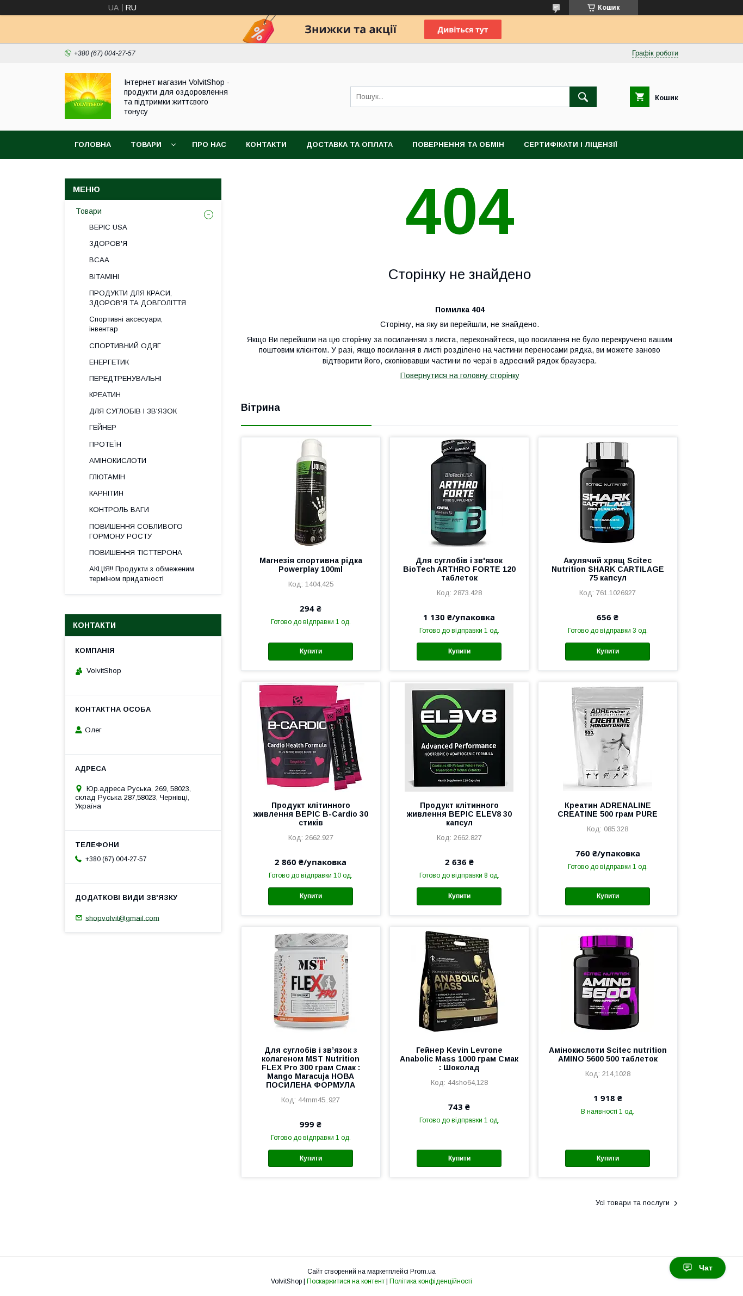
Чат (706, 1267)
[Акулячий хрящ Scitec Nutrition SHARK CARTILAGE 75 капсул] (607, 491)
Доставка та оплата (349, 144)
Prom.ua (423, 1271)
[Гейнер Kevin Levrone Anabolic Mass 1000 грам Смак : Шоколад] (459, 981)
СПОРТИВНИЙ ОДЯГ (125, 346)
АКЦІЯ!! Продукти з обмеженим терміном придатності (141, 574)
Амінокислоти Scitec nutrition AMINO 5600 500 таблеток (608, 1054)
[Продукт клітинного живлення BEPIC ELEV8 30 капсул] (459, 736)
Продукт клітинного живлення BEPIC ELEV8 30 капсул (459, 814)
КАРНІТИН (106, 493)
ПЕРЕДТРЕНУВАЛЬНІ (125, 378)
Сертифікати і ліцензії (570, 144)
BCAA (99, 260)
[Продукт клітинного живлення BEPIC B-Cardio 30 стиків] (311, 736)
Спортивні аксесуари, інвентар (126, 324)
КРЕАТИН (105, 395)
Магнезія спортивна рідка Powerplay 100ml (310, 564)
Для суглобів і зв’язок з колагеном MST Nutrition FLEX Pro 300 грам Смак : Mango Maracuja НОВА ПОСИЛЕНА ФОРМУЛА (311, 1067)
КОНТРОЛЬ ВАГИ (119, 509)
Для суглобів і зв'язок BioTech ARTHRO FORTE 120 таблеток (459, 569)
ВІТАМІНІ (104, 277)
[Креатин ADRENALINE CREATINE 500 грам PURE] (607, 736)
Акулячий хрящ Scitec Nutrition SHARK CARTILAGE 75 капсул (608, 569)
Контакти (266, 144)
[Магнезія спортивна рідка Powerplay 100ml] (311, 491)
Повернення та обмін (458, 144)
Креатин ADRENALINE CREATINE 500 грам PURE (608, 809)
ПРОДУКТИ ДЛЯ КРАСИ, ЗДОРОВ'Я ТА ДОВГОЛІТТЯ (137, 298)
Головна (93, 144)
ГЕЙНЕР (102, 427)
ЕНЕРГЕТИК (109, 362)
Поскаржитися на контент (346, 1281)
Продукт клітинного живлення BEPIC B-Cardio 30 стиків (310, 814)
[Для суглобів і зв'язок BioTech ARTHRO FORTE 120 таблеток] (459, 491)
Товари (146, 144)
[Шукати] (583, 97)
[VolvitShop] (88, 116)
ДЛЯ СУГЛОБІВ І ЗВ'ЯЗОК (133, 411)
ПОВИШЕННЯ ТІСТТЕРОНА (135, 552)
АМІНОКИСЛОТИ (117, 460)
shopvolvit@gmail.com (122, 918)
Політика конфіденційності (430, 1281)
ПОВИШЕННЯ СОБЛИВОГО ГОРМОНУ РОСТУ (136, 531)
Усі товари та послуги (633, 1203)
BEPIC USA (108, 227)
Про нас (209, 144)
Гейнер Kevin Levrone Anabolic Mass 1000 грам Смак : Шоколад (459, 1059)
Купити (311, 651)
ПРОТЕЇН (105, 444)
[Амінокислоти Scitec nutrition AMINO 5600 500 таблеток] (607, 981)
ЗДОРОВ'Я (108, 243)
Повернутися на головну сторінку (459, 375)
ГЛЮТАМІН (107, 477)
